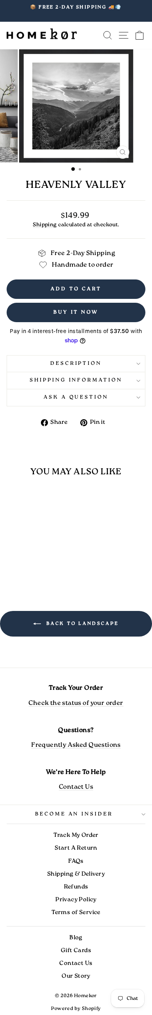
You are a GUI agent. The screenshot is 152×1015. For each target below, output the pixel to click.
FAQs (76, 861)
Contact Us (76, 787)
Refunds (76, 887)
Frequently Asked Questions (76, 745)
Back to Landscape (81, 623)
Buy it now (76, 312)
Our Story (76, 976)
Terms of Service (76, 912)
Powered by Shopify (76, 1008)
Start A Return (76, 848)
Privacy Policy (76, 900)
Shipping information (76, 380)
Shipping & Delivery (76, 874)
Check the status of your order (75, 703)
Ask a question (76, 397)
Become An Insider (74, 814)
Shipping (45, 224)
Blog (76, 938)
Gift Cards (76, 950)
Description (76, 363)
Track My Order (76, 835)
